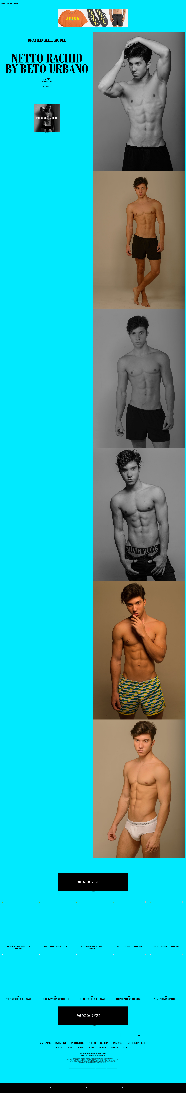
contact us (127, 1047)
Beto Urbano (47, 86)
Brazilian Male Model (10, 3)
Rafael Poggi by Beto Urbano (129, 946)
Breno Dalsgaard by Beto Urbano (92, 947)
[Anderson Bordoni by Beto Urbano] (18, 921)
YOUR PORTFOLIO (137, 1043)
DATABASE (117, 1043)
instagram (58, 1047)
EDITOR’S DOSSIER (98, 1043)
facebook (102, 1047)
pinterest (91, 1047)
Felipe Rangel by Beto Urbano (129, 999)
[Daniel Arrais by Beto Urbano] (92, 974)
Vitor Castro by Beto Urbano (18, 999)
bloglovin (114, 1047)
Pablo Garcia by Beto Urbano (166, 999)
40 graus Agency (47, 81)
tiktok (69, 1047)
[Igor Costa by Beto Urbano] (55, 921)
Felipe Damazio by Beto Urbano (55, 999)
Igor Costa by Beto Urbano (55, 946)
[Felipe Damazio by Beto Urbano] (55, 974)
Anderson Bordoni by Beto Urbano (18, 947)
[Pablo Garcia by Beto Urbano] (166, 974)
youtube (80, 1047)
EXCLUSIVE (60, 1043)
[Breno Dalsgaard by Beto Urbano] (92, 921)
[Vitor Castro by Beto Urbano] (18, 974)
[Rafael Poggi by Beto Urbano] (129, 921)
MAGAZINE (45, 1043)
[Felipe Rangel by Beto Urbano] (129, 974)
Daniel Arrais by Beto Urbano (92, 999)
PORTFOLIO (77, 1043)
